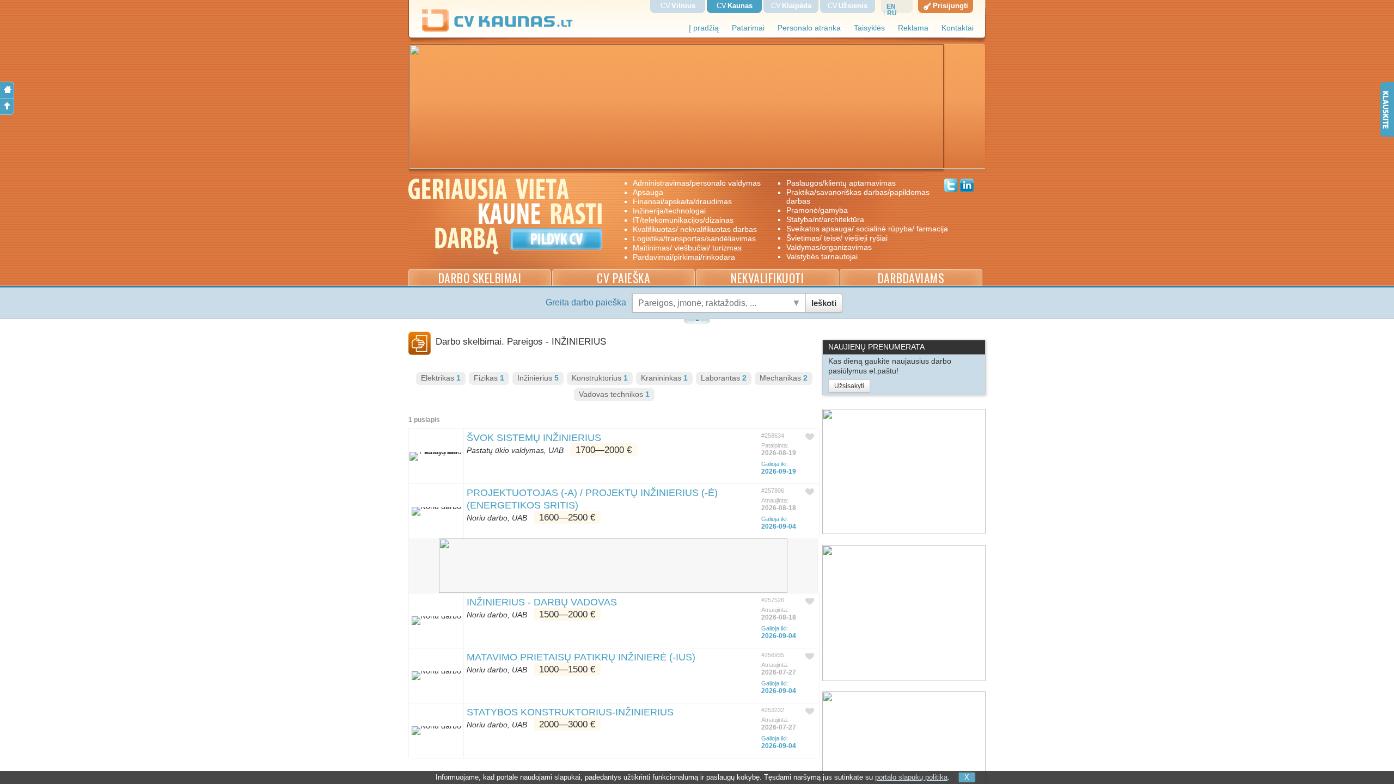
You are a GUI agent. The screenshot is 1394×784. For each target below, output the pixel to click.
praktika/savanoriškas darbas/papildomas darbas (858, 196)
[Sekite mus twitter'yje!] (951, 187)
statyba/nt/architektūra (825, 219)
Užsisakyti (849, 386)
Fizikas (489, 378)
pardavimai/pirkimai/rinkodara (684, 257)
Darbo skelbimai (480, 278)
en (891, 6)
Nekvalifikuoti (767, 278)
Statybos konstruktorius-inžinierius (570, 712)
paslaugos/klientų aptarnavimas (841, 183)
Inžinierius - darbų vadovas (542, 602)
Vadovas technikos (614, 394)
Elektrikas (441, 378)
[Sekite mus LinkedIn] (967, 187)
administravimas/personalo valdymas (697, 183)
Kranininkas (664, 378)
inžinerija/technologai (669, 210)
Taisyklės (869, 28)
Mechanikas (784, 378)
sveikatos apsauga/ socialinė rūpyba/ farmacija (859, 228)
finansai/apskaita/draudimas (682, 201)
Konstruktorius (600, 378)
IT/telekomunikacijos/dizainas (683, 220)
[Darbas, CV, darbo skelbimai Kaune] (497, 30)
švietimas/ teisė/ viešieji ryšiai (837, 238)
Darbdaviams (911, 278)
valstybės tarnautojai (822, 256)
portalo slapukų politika (911, 777)
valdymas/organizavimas (829, 247)
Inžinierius (538, 378)
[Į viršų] (7, 107)
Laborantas (724, 378)
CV (678, 6)
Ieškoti (823, 303)
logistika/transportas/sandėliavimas (694, 238)
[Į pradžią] (7, 90)
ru (892, 13)
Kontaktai (957, 28)
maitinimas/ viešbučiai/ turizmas (687, 247)
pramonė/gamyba (817, 210)
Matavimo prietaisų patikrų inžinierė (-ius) (581, 657)
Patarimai (748, 28)
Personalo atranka (809, 28)
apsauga (648, 192)
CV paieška (623, 278)
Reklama (913, 28)
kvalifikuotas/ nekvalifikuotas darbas (695, 229)
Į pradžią (704, 28)
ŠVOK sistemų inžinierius (534, 437)
